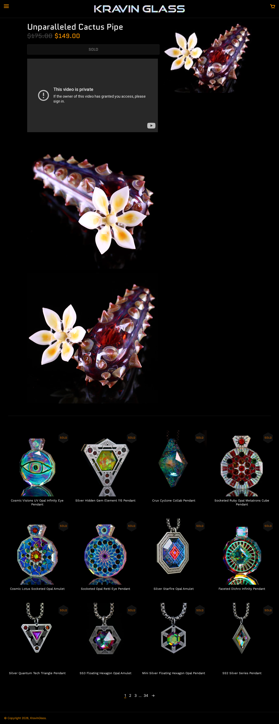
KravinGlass (38, 718)
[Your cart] (272, 6)
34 (146, 695)
